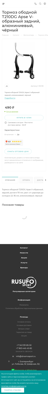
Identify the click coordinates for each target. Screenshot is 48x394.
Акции (24, 258)
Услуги (24, 263)
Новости (24, 253)
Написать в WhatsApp (26, 370)
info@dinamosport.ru (26, 356)
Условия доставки (24, 325)
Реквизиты (24, 305)
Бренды (24, 268)
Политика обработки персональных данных (24, 308)
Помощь (24, 317)
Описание (10, 180)
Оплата (26, 180)
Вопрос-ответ (24, 329)
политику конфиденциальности (13, 386)
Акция (24, 336)
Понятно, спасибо (12, 390)
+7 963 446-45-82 (24, 348)
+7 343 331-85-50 (24, 345)
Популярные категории (24, 291)
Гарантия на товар (24, 332)
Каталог (24, 248)
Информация (24, 300)
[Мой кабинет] (45, 4)
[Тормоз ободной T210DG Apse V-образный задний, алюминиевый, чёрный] (24, 60)
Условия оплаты (24, 322)
